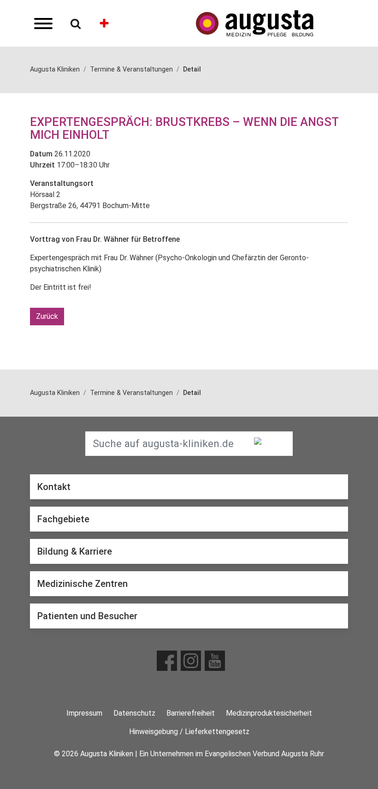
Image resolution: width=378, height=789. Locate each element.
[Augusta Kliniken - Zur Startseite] (272, 23)
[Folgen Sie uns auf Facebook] (167, 661)
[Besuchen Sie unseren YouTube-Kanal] (215, 661)
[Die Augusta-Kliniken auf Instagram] (191, 661)
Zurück (47, 316)
